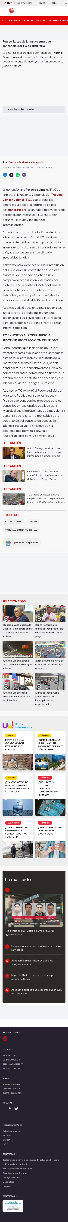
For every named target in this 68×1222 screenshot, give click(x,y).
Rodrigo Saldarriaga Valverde (26, 162)
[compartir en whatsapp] (17, 174)
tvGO (5, 1144)
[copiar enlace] (24, 174)
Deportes (8, 1140)
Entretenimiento (11, 1131)
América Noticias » (12, 168)
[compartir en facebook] (5, 174)
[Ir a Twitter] (11, 1108)
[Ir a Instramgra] (17, 1108)
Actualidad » (29, 168)
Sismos (42, 3)
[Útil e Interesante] (34, 724)
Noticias (7, 1136)
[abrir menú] (5, 11)
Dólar (55, 3)
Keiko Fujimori (24, 3)
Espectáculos (11, 1060)
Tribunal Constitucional (21, 530)
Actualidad (10, 1056)
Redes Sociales (11, 1069)
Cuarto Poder (11, 1089)
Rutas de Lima (13, 522)
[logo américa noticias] (11, 10)
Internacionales (13, 1064)
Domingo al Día (12, 1093)
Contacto (8, 1186)
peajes (33, 522)
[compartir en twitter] (11, 174)
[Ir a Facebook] (5, 1108)
